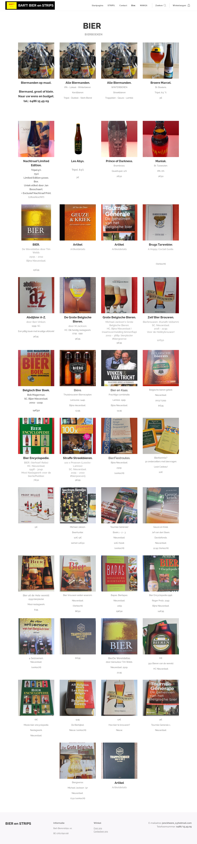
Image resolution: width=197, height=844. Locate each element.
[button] (160, 5)
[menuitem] (98, 5)
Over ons (98, 828)
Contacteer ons (101, 831)
